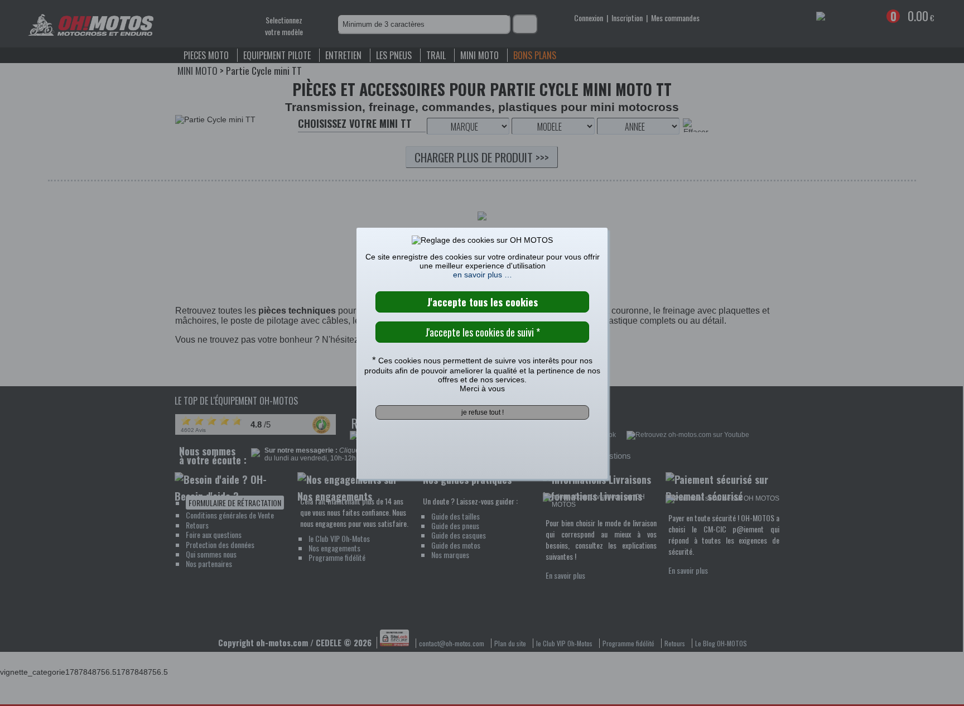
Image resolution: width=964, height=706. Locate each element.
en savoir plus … (482, 274)
